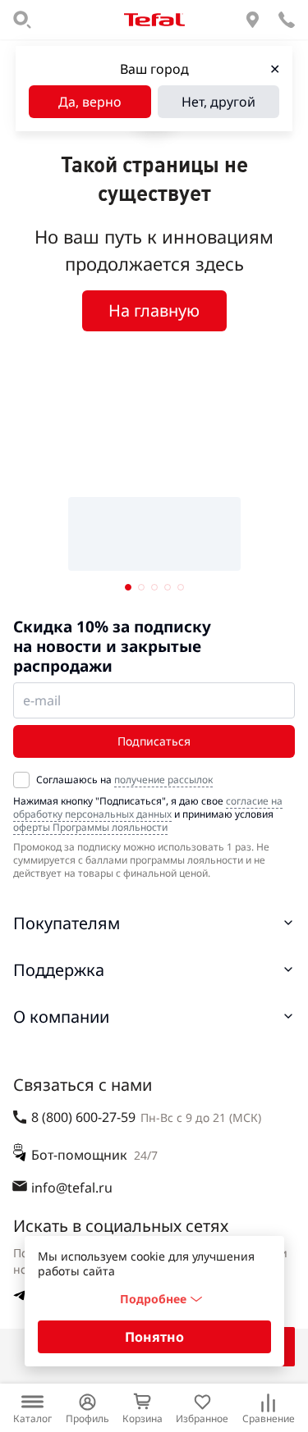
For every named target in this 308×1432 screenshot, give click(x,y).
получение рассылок (163, 780)
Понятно (154, 1337)
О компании (61, 1017)
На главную (154, 310)
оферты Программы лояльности (90, 827)
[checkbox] (21, 780)
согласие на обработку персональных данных (148, 807)
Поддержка (58, 970)
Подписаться (154, 741)
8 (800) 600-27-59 (83, 1117)
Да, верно (90, 102)
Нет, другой (218, 102)
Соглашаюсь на (124, 780)
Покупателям (66, 923)
